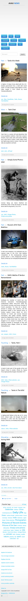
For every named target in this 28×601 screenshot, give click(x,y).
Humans (10, 517)
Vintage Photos (11, 214)
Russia (20, 99)
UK (20, 530)
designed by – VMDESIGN (8, 593)
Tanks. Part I (15, 343)
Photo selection (12, 380)
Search (22, 54)
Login (15, 498)
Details (3, 96)
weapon (6, 334)
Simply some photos (6, 216)
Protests (20, 525)
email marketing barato (7, 576)
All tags (24, 504)
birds (14, 534)
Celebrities (9, 509)
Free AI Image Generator (7, 556)
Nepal (3, 520)
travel (23, 536)
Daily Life (18, 512)
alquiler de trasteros (6, 552)
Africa (4, 507)
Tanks (15, 99)
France (14, 334)
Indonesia (19, 517)
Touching (4, 343)
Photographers (20, 520)
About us (3, 588)
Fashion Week (18, 515)
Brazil (15, 507)
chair (5, 151)
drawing (18, 534)
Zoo (5, 534)
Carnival (20, 507)
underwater (13, 538)
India (15, 518)
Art (13, 507)
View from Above (17, 487)
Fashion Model (10, 515)
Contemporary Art (7, 512)
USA (23, 530)
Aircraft (9, 487)
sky (15, 536)
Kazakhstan (10, 99)
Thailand (16, 530)
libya (5, 99)
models (23, 534)
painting (11, 536)
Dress (4, 515)
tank (2, 151)
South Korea (6, 530)
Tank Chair (12, 110)
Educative (4, 437)
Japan (24, 517)
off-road (10, 151)
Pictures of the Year (9, 525)
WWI (5, 214)
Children (16, 509)
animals (9, 534)
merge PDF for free (6, 569)
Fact (2, 61)
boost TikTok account (6, 580)
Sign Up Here (7, 498)
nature (3, 428)
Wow (3, 110)
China (21, 509)
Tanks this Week (13, 61)
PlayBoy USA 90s (5, 559)
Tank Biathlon (4, 101)
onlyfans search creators (7, 562)
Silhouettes (6, 528)
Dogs (25, 512)
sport (19, 536)
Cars (24, 507)
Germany (4, 517)
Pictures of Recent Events (14, 523)
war (2, 99)
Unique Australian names (7, 566)
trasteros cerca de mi (6, 573)
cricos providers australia (7, 583)
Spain (12, 530)
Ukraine (5, 532)
